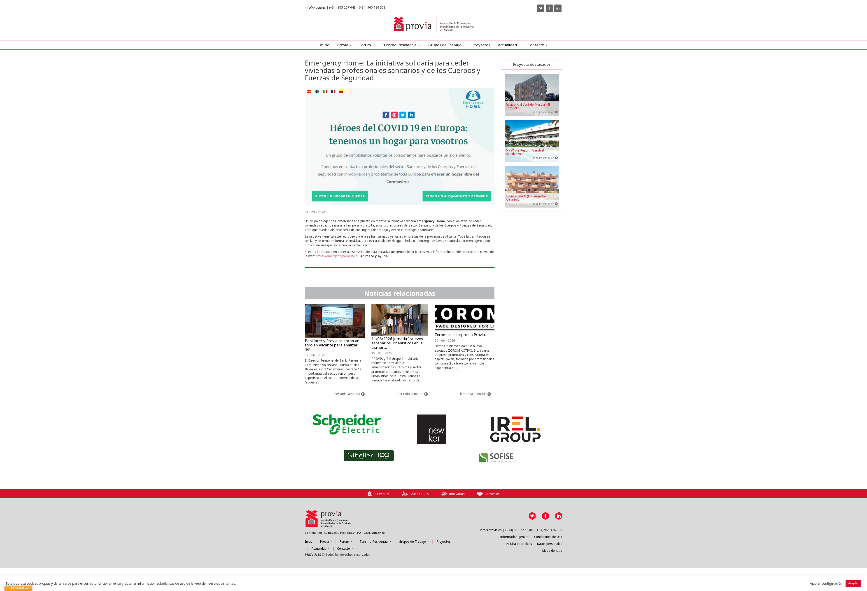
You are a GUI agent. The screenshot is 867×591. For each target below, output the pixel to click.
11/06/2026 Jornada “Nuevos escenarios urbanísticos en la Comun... (397, 343)
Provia (325, 542)
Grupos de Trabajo (413, 542)
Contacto (344, 549)
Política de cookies (519, 544)
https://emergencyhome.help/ (337, 256)
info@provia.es (315, 7)
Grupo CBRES (419, 494)
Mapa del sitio (552, 551)
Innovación (457, 494)
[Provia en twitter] (540, 8)
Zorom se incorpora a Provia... (461, 334)
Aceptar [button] (853, 583)
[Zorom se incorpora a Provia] (464, 318)
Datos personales (549, 544)
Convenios (492, 494)
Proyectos (481, 44)
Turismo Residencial (400, 44)
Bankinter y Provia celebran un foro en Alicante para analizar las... (332, 345)
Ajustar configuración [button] (826, 583)
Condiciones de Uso (548, 537)
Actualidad (508, 44)
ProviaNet (382, 494)
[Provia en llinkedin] (558, 8)
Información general (514, 537)
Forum (365, 44)
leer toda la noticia (347, 394)
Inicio (324, 44)
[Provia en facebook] (549, 8)
